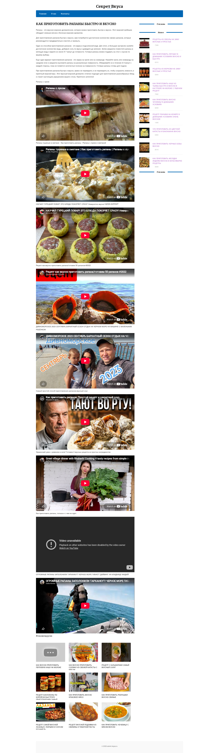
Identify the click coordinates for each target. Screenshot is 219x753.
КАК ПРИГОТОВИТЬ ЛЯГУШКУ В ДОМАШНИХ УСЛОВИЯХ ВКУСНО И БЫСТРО (167, 56)
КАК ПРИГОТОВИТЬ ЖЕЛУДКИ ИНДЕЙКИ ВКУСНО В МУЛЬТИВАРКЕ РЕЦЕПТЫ (167, 160)
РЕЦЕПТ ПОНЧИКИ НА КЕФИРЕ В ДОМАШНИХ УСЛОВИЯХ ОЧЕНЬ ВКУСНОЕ (166, 116)
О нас (53, 13)
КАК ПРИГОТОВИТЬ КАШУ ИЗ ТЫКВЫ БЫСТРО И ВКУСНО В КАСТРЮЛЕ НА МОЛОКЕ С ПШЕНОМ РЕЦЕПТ (167, 87)
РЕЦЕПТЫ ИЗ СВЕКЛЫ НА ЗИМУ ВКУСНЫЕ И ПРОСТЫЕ (166, 40)
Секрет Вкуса (109, 6)
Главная (42, 13)
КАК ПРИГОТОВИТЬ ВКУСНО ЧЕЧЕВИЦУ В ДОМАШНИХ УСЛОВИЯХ (164, 102)
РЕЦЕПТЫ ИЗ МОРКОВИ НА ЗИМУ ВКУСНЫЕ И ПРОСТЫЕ (166, 69)
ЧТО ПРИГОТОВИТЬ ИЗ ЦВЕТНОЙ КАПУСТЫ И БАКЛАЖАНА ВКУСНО (166, 130)
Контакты (65, 13)
